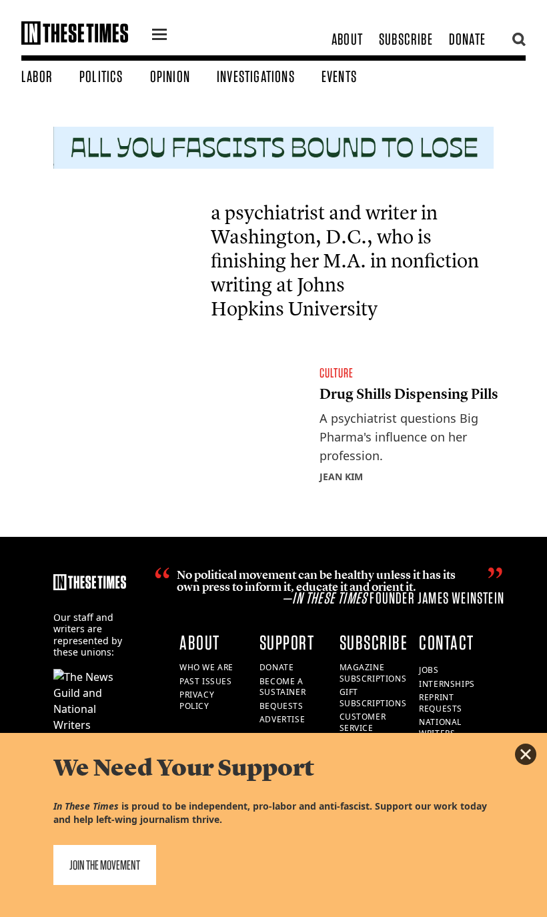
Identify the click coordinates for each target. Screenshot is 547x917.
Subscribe (406, 39)
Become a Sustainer (282, 687)
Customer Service (363, 722)
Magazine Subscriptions (373, 673)
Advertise (282, 719)
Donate (467, 39)
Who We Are (206, 667)
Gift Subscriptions (373, 697)
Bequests (281, 706)
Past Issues (205, 681)
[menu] (159, 36)
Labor (37, 76)
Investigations (256, 76)
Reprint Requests (440, 703)
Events (339, 76)
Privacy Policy (196, 700)
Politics (101, 76)
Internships (447, 684)
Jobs (428, 670)
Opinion (170, 76)
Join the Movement (104, 865)
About (347, 39)
